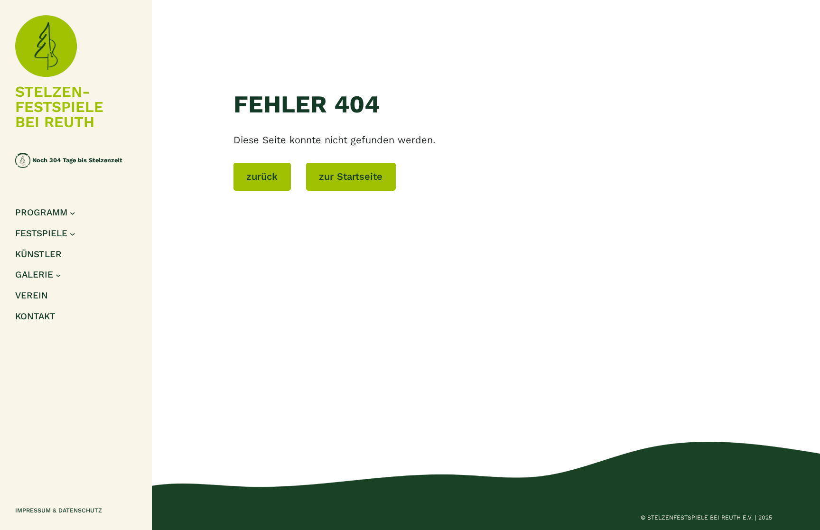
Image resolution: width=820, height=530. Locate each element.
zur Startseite (350, 176)
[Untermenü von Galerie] (58, 275)
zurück (262, 176)
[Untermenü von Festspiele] (72, 233)
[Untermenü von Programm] (72, 213)
